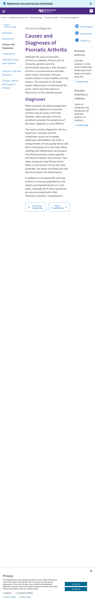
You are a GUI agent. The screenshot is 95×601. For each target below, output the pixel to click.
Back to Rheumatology (9, 26)
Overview (7, 32)
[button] (3, 10)
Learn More (81, 81)
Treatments (8, 53)
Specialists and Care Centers (10, 61)
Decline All (76, 589)
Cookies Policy (25, 597)
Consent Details (9, 597)
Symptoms (8, 38)
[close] (90, 4)
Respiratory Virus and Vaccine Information (30, 3)
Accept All (76, 584)
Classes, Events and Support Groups (10, 84)
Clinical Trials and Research (11, 73)
